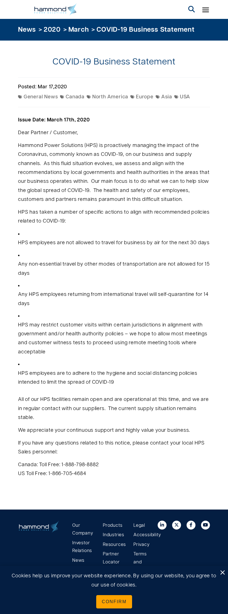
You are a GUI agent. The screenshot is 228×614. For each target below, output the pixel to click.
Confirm (114, 601)
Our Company (82, 529)
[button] (206, 9)
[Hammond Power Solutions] (55, 9)
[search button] (191, 9)
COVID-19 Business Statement (145, 29)
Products (112, 525)
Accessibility (144, 535)
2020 (52, 29)
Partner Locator (111, 558)
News (27, 29)
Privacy (141, 544)
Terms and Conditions (144, 562)
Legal (139, 525)
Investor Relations (82, 547)
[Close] (222, 573)
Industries (113, 535)
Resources (114, 544)
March (78, 29)
